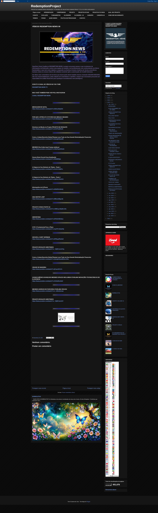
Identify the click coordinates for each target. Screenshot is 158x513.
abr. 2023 (111, 209)
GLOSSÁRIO (67, 15)
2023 (108, 102)
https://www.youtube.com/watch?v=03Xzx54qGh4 (47, 109)
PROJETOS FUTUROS (99, 12)
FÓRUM (43, 18)
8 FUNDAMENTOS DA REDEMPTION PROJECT (119, 333)
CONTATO (82, 18)
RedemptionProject (46, 6)
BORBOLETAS (36, 396)
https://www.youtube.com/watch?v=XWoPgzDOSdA (48, 149)
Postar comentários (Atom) (68, 392)
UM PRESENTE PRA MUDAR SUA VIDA (113, 141)
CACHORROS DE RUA (114, 127)
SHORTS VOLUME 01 (118, 301)
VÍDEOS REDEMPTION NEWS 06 (114, 112)
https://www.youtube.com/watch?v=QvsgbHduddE (48, 139)
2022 (108, 218)
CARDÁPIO (90, 15)
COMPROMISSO (61, 12)
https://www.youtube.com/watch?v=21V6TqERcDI (47, 129)
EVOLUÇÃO (44, 15)
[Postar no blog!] (48, 338)
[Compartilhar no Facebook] (51, 338)
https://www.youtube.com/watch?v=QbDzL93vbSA (48, 179)
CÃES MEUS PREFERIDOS (112, 130)
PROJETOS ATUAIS (83, 12)
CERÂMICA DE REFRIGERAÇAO (113, 179)
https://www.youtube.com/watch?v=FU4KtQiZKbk (47, 119)
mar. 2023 (111, 211)
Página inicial (36, 12)
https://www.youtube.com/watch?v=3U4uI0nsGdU (47, 281)
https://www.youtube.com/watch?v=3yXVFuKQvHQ (48, 229)
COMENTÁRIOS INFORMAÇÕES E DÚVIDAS (117, 278)
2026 (108, 95)
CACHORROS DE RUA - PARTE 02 (114, 124)
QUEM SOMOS (53, 18)
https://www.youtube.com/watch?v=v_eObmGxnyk (48, 291)
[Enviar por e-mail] (47, 338)
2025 (108, 97)
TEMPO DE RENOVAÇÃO (115, 133)
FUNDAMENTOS (55, 15)
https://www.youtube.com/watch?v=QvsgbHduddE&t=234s (50, 259)
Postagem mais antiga (93, 388)
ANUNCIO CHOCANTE (114, 184)
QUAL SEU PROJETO (114, 12)
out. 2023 (111, 195)
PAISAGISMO (111, 106)
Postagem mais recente (39, 388)
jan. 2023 (111, 215)
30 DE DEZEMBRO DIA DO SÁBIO (114, 109)
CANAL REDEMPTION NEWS (41, 95)
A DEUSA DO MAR (117, 340)
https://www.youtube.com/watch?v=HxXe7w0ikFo (47, 169)
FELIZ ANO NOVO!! (113, 115)
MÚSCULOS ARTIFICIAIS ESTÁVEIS (115, 189)
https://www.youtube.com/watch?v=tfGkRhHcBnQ (47, 189)
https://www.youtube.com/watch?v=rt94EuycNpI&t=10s (49, 209)
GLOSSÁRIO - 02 (79, 15)
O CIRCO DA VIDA (117, 348)
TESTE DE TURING (113, 182)
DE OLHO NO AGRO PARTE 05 (113, 175)
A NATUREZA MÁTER (114, 147)
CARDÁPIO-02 (101, 15)
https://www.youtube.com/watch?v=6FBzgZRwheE (48, 239)
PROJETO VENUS (117, 325)
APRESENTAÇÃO (48, 12)
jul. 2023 (111, 202)
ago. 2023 (111, 200)
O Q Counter (111, 163)
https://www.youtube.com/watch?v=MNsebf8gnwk (47, 199)
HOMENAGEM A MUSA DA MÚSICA (114, 121)
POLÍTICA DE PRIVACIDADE (68, 18)
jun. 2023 (111, 204)
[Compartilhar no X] (50, 338)
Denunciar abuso (110, 489)
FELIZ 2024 (111, 118)
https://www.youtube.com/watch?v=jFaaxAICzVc (47, 269)
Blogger (88, 501)
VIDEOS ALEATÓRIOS (114, 169)
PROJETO (72, 12)
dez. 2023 (111, 104)
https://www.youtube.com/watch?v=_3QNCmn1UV (47, 301)
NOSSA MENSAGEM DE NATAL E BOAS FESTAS (114, 137)
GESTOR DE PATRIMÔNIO (112, 145)
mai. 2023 (111, 206)
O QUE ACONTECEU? (114, 157)
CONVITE (35, 15)
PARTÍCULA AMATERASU (115, 186)
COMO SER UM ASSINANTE (115, 15)
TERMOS (35, 18)
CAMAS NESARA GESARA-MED (112, 172)
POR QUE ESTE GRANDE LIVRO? (113, 150)
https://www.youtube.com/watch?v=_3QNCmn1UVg (48, 249)
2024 (108, 100)
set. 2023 (111, 197)
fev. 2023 (111, 213)
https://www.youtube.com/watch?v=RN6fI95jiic (46, 159)
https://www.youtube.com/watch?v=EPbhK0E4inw (47, 219)
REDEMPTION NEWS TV (40, 87)
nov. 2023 (111, 193)
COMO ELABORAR (117, 285)
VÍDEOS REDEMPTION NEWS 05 (114, 166)
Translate (117, 88)
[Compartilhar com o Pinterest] (53, 338)
